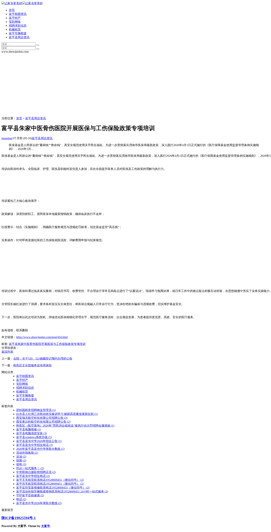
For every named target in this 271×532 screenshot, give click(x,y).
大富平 (45, 526)
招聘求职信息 (18, 25)
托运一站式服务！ (30, 468)
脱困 (21, 460)
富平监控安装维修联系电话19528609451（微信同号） (53, 487)
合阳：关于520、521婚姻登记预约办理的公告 (42, 358)
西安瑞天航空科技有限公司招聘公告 (41, 417)
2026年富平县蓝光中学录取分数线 (40, 448)
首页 (12, 10)
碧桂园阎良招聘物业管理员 (36, 410)
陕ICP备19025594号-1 (18, 518)
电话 (21, 499)
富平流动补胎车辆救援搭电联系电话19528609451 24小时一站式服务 (62, 491)
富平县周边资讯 (19, 37)
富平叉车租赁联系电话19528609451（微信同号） (50, 479)
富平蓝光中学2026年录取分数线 (39, 503)
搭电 (21, 464)
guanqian (6, 138)
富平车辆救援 (18, 33)
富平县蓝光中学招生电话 (34, 445)
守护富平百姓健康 (30, 495)
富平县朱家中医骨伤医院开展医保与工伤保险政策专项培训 (47, 343)
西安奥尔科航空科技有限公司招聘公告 (43, 421)
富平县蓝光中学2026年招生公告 (39, 441)
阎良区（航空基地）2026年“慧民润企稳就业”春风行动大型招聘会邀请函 (65, 425)
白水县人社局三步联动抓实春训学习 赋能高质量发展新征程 (57, 413)
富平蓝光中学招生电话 (33, 476)
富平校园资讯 (18, 14)
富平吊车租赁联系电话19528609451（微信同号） (50, 483)
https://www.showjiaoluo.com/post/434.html (42, 337)
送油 (21, 456)
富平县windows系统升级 (34, 437)
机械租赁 (15, 29)
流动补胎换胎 (27, 452)
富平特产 (15, 17)
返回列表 (7, 351)
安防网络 (15, 21)
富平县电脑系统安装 (31, 433)
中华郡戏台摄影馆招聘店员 (36, 472)
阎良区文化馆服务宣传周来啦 (32, 365)
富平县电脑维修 (28, 429)
